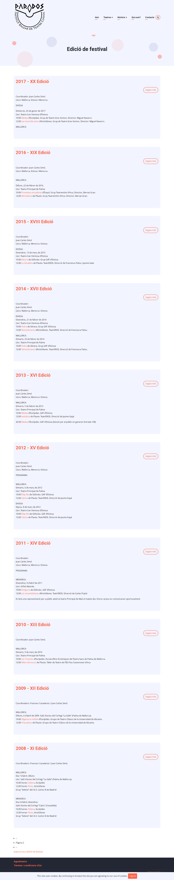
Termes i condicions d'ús (28, 865)
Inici (97, 17)
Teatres (108, 17)
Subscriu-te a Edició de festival (28, 851)
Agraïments (20, 861)
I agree (132, 876)
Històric (122, 17)
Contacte (149, 17)
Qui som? (136, 17)
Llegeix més (151, 90)
